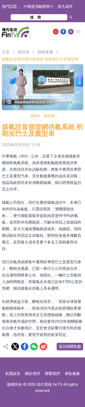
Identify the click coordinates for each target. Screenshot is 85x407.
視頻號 (49, 116)
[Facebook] (63, 31)
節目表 (23, 52)
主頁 (5, 52)
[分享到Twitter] (15, 346)
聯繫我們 (52, 373)
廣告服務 (72, 373)
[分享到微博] (43, 346)
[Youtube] (56, 31)
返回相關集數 (70, 346)
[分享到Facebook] (24, 346)
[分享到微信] (34, 346)
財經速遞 (45, 52)
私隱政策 (12, 373)
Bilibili (35, 116)
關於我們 (32, 373)
